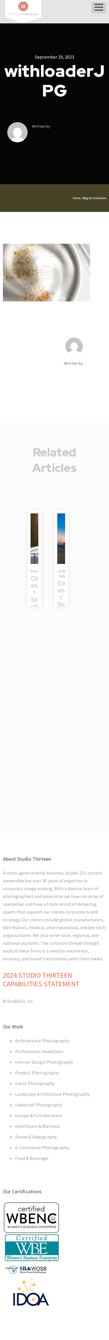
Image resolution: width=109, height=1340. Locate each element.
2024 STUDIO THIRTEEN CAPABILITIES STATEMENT (41, 979)
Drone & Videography (36, 1137)
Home (76, 198)
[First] (61, 538)
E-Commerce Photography (42, 1147)
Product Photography (37, 1073)
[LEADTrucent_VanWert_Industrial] (34, 538)
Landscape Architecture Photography (52, 1094)
